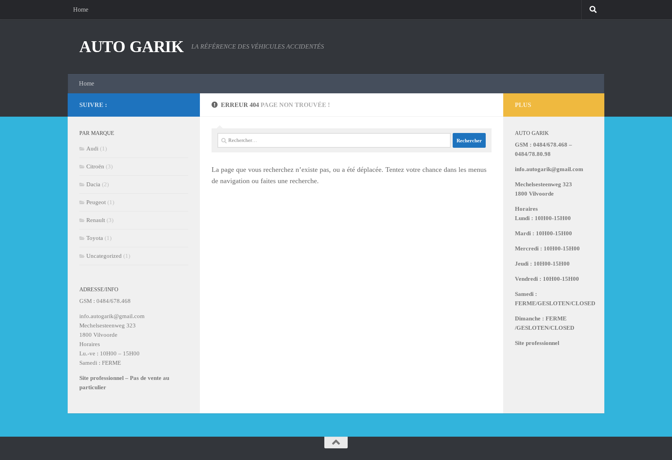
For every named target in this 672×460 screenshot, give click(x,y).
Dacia (93, 184)
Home (80, 9)
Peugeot (96, 202)
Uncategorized (104, 256)
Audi (92, 148)
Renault (95, 220)
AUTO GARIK (131, 47)
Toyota (94, 238)
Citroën (95, 166)
